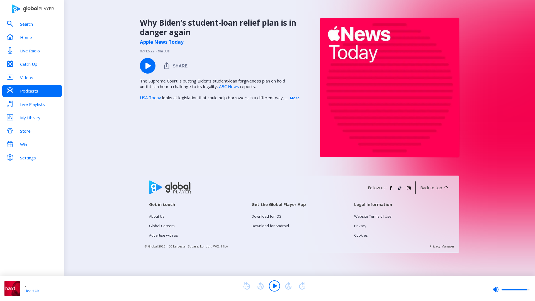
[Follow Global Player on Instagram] (409, 190)
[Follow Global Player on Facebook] (391, 190)
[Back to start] (246, 286)
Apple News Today (162, 42)
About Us (156, 216)
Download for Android (270, 225)
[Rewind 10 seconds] (260, 286)
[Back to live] (302, 286)
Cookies (361, 235)
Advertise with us (163, 235)
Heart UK (32, 290)
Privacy (360, 225)
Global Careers (162, 225)
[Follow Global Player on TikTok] (400, 190)
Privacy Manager (442, 246)
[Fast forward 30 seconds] (288, 286)
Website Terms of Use (372, 216)
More (295, 97)
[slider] (511, 289)
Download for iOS (266, 216)
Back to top (431, 187)
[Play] (274, 286)
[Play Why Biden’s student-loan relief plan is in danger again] (147, 66)
